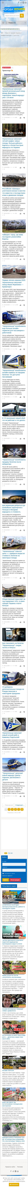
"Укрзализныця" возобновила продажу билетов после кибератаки (14, 462)
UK (12, 853)
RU (6, 853)
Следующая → (19, 805)
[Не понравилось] (24, 118)
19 (22, 809)
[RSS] (12, 70)
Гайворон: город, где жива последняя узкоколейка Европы (12, 237)
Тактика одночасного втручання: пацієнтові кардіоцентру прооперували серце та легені (12, 942)
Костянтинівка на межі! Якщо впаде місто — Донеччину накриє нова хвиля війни (13, 1037)
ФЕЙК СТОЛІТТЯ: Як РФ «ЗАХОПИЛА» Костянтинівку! (11, 976)
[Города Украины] (14, 9)
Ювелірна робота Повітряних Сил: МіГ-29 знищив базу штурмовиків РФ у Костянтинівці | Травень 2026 (13, 1139)
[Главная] (2, 33)
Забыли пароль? (7, 875)
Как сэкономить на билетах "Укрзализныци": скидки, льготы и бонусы (13, 645)
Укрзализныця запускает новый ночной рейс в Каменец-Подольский (12, 735)
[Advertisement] (14, 52)
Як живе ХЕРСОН (8, 1070)
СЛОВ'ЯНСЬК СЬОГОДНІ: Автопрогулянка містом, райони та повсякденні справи (13, 906)
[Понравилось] (20, 118)
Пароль (4, 867)
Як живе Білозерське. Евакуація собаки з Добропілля (12, 1010)
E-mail (4, 861)
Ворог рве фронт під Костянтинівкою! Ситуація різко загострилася (12, 1104)
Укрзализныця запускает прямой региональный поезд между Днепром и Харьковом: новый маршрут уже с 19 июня (13, 93)
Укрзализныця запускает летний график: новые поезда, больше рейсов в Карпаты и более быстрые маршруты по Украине (12, 143)
